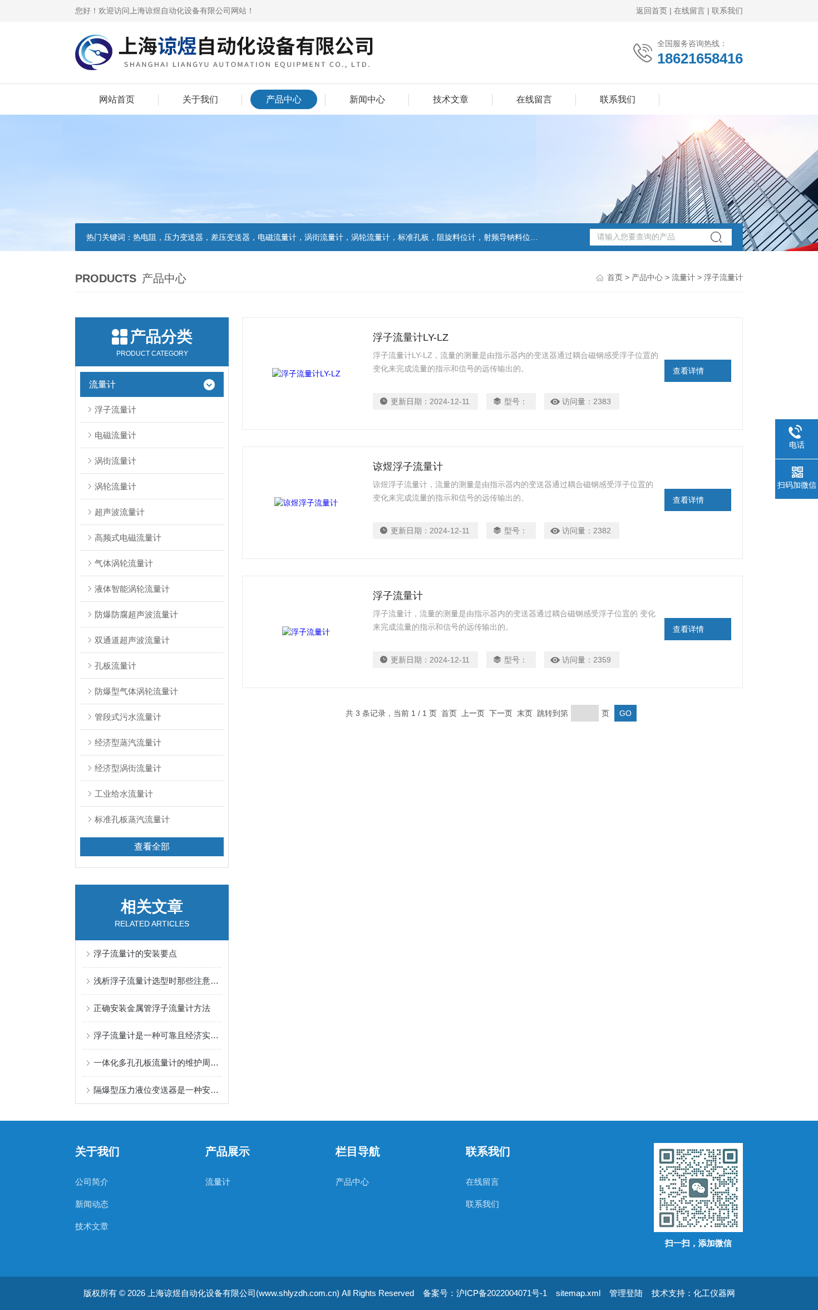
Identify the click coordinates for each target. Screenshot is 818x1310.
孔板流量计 (115, 665)
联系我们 (727, 10)
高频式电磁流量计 (128, 537)
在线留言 (689, 10)
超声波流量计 (120, 512)
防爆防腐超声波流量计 (136, 614)
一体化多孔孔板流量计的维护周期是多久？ (157, 1062)
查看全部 (152, 846)
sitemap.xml (578, 1293)
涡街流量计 (115, 460)
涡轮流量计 (115, 486)
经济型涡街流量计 (128, 768)
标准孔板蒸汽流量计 (132, 819)
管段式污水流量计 (128, 717)
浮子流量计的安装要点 (135, 953)
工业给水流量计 (124, 793)
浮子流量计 (115, 409)
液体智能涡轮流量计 (132, 588)
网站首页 (117, 99)
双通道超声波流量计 (132, 640)
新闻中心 (367, 99)
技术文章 (451, 99)
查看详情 (688, 370)
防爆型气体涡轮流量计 (136, 691)
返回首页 (651, 10)
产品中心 (284, 99)
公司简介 (92, 1181)
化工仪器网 (714, 1293)
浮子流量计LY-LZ (411, 337)
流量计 (683, 277)
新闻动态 (92, 1204)
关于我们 (200, 99)
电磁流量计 (115, 435)
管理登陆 (626, 1293)
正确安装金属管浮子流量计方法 (151, 1008)
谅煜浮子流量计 (408, 466)
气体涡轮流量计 (124, 563)
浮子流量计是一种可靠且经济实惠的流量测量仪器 (157, 1035)
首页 (615, 277)
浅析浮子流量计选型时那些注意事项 (157, 980)
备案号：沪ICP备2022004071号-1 (485, 1293)
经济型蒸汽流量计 (128, 742)
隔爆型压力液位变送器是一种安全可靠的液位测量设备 (157, 1090)
